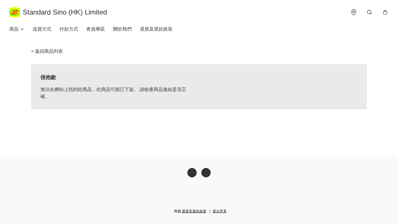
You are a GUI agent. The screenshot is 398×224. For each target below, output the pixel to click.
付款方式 (68, 29)
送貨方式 (42, 29)
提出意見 (220, 211)
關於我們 (122, 29)
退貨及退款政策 (156, 29)
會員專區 (95, 29)
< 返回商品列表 (47, 51)
